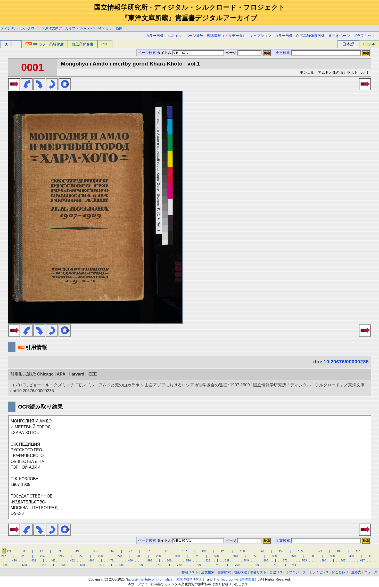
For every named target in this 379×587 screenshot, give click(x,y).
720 (179, 564)
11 (23, 551)
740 (218, 564)
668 (82, 564)
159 (281, 551)
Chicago (45, 374)
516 (188, 560)
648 (44, 564)
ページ (231, 53)
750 (237, 564)
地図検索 (240, 572)
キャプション (260, 36)
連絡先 (356, 572)
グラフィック (364, 36)
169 (300, 551)
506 (169, 560)
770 (276, 564)
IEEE (92, 374)
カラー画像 (113, 28)
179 (319, 551)
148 (261, 551)
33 (59, 551)
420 (14, 560)
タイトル (164, 53)
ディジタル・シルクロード (21, 28)
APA (61, 374)
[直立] (65, 88)
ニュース (370, 572)
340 (235, 556)
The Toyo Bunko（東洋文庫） (235, 579)
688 (121, 564)
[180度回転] (52, 88)
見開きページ (339, 36)
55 (94, 551)
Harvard (76, 374)
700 (140, 564)
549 (246, 560)
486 (130, 560)
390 (332, 556)
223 (23, 556)
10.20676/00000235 (346, 361)
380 (313, 556)
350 (255, 556)
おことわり (340, 572)
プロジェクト (299, 572)
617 (362, 560)
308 (177, 556)
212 (3, 556)
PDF (105, 44)
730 (198, 564)
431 (33, 560)
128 (223, 551)
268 (100, 556)
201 (358, 551)
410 (371, 556)
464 (91, 560)
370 (293, 556)
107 (184, 551)
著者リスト (258, 572)
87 (148, 551)
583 (304, 560)
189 (339, 551)
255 (81, 556)
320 (197, 556)
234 (42, 556)
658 (63, 564)
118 (204, 551)
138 (242, 551)
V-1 (98, 28)
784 (293, 564)
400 (351, 556)
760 (256, 564)
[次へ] (14, 88)
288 (139, 556)
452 (72, 560)
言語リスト (277, 572)
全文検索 (283, 53)
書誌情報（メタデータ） (226, 36)
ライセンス (320, 572)
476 (111, 560)
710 (160, 564)
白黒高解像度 (82, 44)
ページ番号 (194, 36)
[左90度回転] (27, 88)
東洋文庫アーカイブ (60, 28)
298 (158, 556)
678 (102, 564)
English (369, 44)
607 (343, 560)
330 (216, 556)
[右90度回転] (39, 88)
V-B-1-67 (85, 28)
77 (130, 551)
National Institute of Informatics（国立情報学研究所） (166, 579)
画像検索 (224, 572)
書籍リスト (190, 572)
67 (112, 551)
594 (324, 560)
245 (61, 556)
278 (119, 556)
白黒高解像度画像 (310, 36)
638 (24, 564)
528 (207, 560)
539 (227, 560)
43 (77, 551)
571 (285, 560)
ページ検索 (147, 53)
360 (274, 556)
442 (53, 560)
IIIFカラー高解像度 (48, 44)
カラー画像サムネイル (164, 36)
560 (265, 560)
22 (41, 551)
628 (5, 564)
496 (149, 560)
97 (166, 551)
